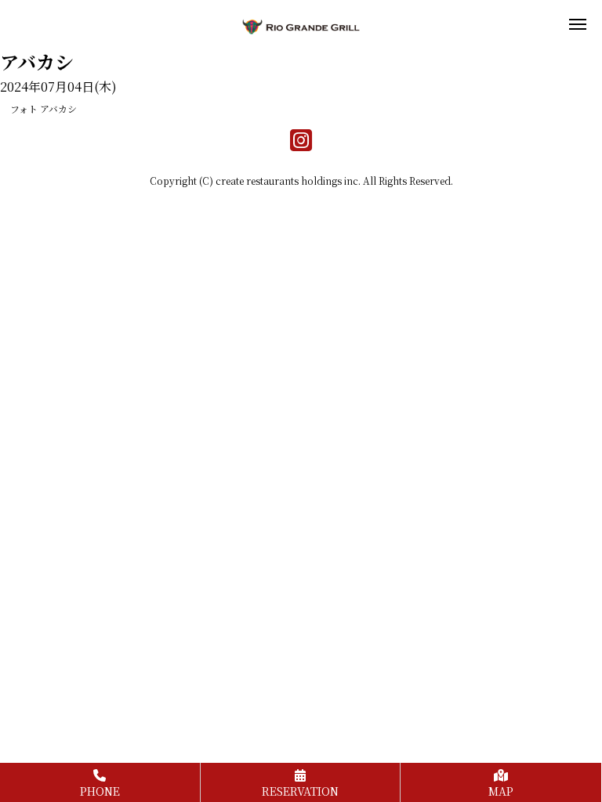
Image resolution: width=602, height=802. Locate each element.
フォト (24, 108)
